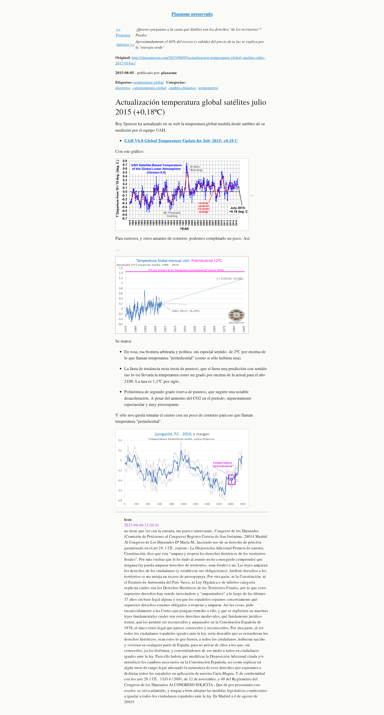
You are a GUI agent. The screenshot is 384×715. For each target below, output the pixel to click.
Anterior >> (125, 44)
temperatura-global (149, 82)
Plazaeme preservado (192, 13)
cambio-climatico (182, 87)
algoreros (122, 87)
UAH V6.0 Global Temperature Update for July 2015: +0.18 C (181, 140)
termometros (208, 87)
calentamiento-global (149, 87)
